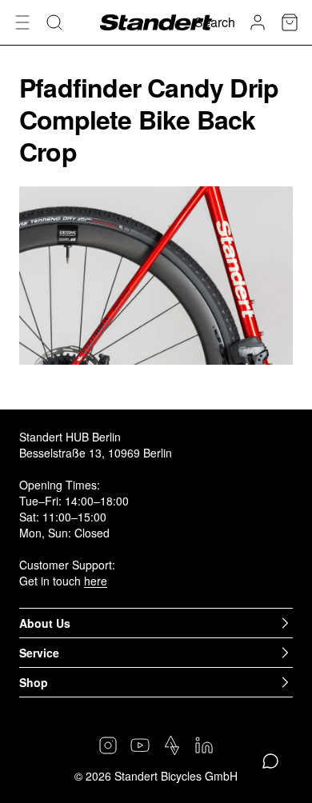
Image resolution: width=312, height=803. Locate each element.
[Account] (258, 22)
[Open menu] (22, 22)
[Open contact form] (270, 761)
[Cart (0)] (290, 22)
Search (214, 22)
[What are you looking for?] (54, 22)
